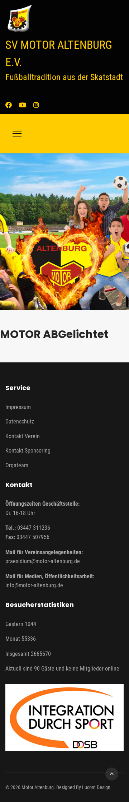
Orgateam (16, 465)
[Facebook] (8, 105)
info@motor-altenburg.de (34, 585)
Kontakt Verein (22, 436)
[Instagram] (36, 105)
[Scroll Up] (111, 774)
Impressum (18, 407)
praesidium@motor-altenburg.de (42, 561)
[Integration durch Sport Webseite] (64, 717)
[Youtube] (22, 105)
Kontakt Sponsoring (28, 450)
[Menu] (17, 133)
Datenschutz (19, 421)
